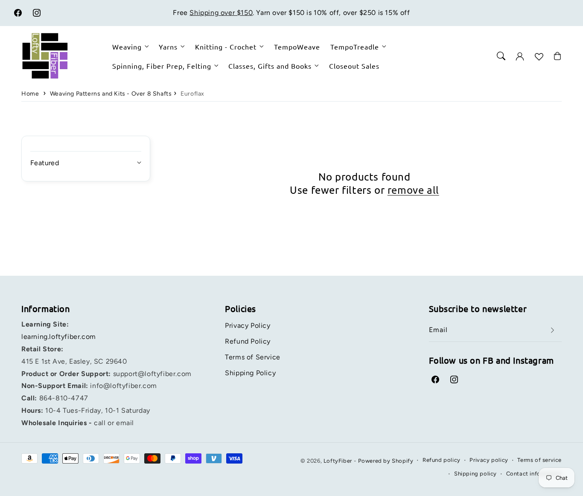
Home (30, 93)
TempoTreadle (354, 46)
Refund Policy (248, 341)
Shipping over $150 (221, 13)
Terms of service (539, 460)
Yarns (168, 46)
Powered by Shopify (386, 461)
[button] (501, 56)
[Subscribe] (552, 330)
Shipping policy (475, 473)
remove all (413, 190)
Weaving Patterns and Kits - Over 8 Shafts (111, 93)
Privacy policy (488, 460)
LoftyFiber (338, 461)
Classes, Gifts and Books (270, 65)
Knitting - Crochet (226, 46)
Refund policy (442, 460)
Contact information (534, 473)
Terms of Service (252, 357)
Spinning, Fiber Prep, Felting (161, 65)
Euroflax (192, 93)
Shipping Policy (250, 373)
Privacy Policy (247, 325)
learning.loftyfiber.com (58, 337)
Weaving (127, 46)
